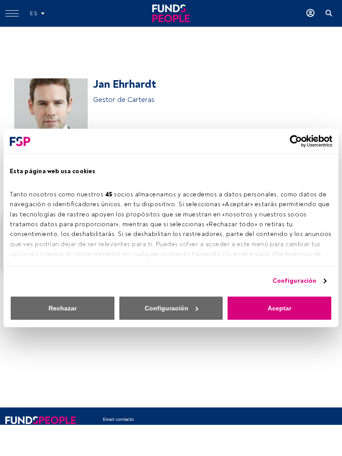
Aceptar (279, 308)
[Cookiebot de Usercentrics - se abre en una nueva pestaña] (293, 141)
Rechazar (63, 308)
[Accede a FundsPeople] (310, 13)
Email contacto (118, 419)
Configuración (294, 281)
